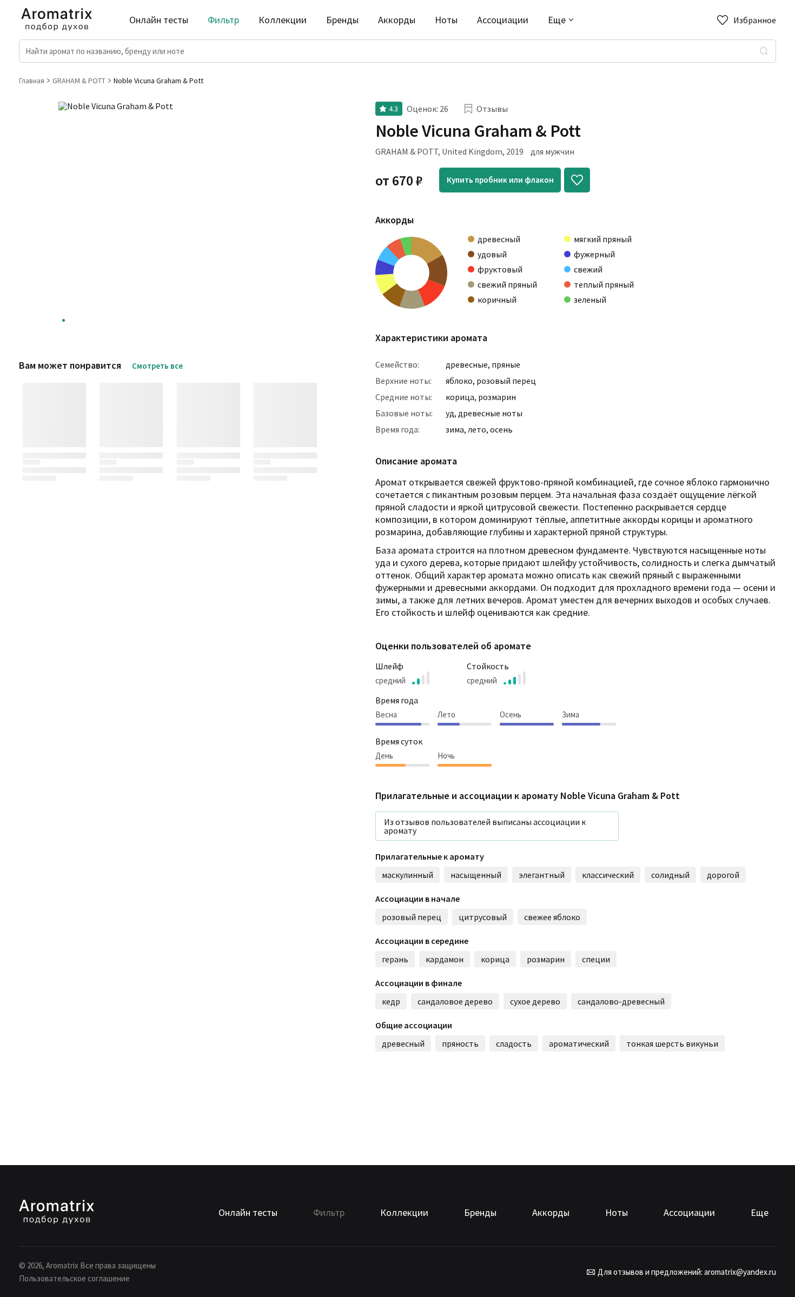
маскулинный (407, 874)
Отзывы (492, 109)
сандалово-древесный (621, 1001)
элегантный (542, 874)
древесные (467, 364)
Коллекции (283, 20)
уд (450, 413)
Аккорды (396, 20)
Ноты (446, 20)
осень (501, 429)
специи (596, 959)
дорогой (723, 874)
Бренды (342, 20)
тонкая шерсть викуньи (672, 1043)
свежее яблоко (552, 917)
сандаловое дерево (455, 1001)
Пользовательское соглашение (74, 1278)
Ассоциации (502, 20)
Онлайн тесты (158, 20)
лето (477, 429)
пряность (460, 1043)
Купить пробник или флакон (500, 180)
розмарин (497, 396)
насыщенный (476, 874)
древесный (403, 1043)
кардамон (444, 959)
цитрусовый (483, 917)
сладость (514, 1043)
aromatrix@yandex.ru (739, 1272)
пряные (506, 364)
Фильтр (223, 20)
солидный (670, 874)
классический (608, 874)
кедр (391, 1001)
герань (395, 959)
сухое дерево (535, 1001)
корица (460, 396)
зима (455, 429)
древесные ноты (490, 413)
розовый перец (506, 380)
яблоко (459, 380)
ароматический (579, 1043)
